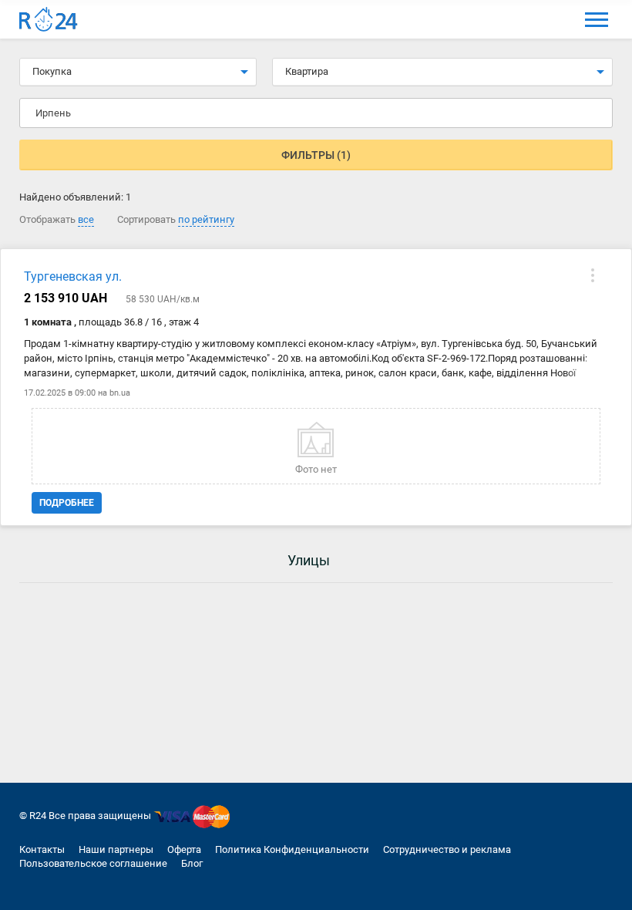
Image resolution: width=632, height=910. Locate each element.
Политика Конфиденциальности (292, 849)
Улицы (308, 560)
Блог (192, 863)
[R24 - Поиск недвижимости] (48, 19)
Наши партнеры (116, 849)
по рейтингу (206, 219)
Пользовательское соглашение (93, 863)
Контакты (42, 849)
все (86, 219)
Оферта (184, 849)
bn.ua (119, 393)
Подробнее (66, 502)
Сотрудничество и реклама (447, 849)
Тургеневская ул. (73, 276)
